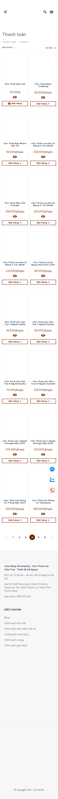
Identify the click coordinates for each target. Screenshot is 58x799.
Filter (49, 48)
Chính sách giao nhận (15, 645)
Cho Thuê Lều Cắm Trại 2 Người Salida (14, 323)
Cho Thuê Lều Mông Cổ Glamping (43, 501)
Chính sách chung (14, 640)
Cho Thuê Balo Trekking (43, 85)
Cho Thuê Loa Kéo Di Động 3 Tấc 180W (15, 263)
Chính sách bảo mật (15, 623)
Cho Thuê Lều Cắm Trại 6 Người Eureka (15, 382)
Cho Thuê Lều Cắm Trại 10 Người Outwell (43, 382)
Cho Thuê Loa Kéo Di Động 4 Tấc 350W (43, 204)
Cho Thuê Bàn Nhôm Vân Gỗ (14, 144)
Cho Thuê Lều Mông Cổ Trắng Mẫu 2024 (15, 501)
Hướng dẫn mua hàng (16, 634)
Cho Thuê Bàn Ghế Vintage (14, 204)
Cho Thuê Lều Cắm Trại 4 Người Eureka (43, 323)
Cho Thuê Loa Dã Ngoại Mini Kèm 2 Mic (43, 263)
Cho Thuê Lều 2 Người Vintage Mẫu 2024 (15, 442)
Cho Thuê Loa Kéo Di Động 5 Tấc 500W (43, 144)
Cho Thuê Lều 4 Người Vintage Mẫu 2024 (43, 442)
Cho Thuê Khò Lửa (15, 84)
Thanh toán (9, 42)
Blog (6, 617)
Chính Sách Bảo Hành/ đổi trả (20, 628)
